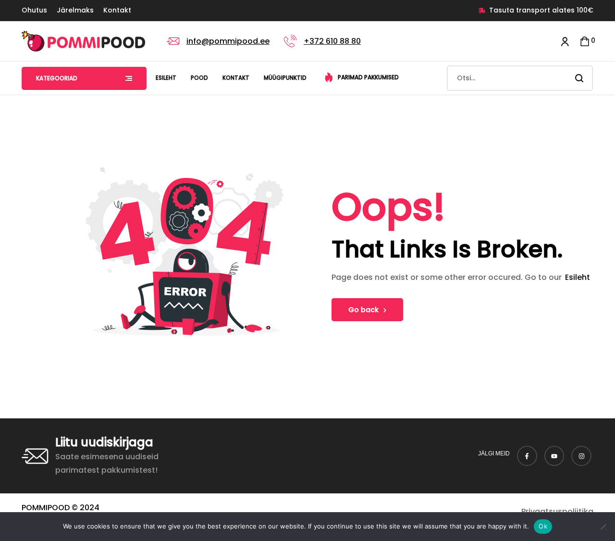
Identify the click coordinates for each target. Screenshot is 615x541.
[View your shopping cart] (585, 41)
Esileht (577, 277)
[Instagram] (581, 456)
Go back (363, 310)
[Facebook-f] (527, 456)
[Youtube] (554, 456)
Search (579, 78)
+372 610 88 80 (332, 41)
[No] (603, 526)
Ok (543, 526)
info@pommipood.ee (228, 41)
